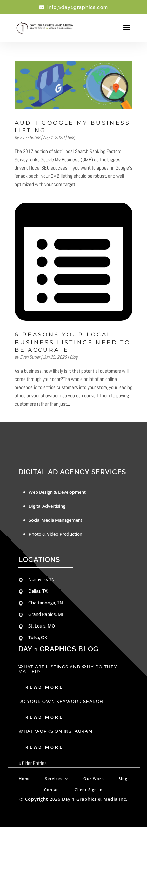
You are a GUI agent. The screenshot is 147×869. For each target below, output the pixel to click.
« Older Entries (32, 763)
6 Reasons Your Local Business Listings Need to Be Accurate (73, 342)
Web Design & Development (57, 492)
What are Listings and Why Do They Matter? (67, 669)
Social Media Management (55, 520)
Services (53, 778)
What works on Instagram (55, 731)
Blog (71, 137)
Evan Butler (30, 137)
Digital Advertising (47, 506)
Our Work (93, 778)
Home (25, 778)
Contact (52, 789)
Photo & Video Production (55, 534)
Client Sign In (89, 789)
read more (44, 687)
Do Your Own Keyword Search (60, 701)
